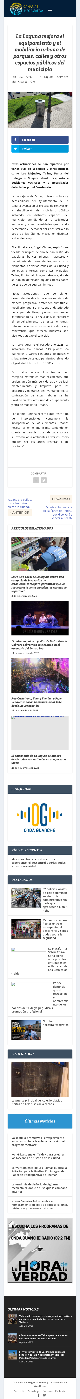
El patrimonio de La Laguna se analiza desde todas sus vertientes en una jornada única (38, 759)
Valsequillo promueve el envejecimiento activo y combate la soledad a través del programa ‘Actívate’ (38, 1141)
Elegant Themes (37, 1382)
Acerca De (19, 1391)
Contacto (47, 1391)
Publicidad (60, 1391)
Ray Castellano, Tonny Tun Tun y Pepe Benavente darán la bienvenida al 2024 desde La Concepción (36, 702)
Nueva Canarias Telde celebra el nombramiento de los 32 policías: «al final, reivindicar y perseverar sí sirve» (39, 1204)
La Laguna (46, 77)
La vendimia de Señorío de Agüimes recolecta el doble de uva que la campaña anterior (39, 1187)
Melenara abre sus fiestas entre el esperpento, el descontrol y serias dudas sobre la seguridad (38, 862)
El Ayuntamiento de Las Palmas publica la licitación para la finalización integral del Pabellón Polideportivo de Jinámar (39, 1171)
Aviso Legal (34, 1391)
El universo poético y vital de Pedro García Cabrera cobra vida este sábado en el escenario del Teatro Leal (39, 644)
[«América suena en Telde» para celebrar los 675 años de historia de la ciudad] (12, 1338)
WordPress (40, 1386)
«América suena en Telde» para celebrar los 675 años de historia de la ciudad (37, 1156)
